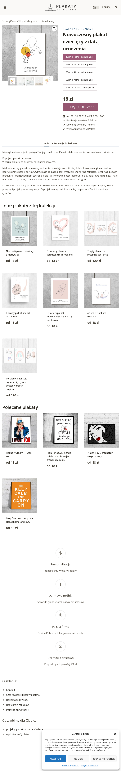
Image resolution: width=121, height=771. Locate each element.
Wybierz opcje (14, 332)
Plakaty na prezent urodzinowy (40, 21)
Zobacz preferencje (104, 758)
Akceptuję (55, 758)
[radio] (79, 57)
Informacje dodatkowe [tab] (64, 143)
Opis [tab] (46, 143)
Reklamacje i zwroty (17, 699)
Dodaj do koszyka (80, 107)
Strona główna (9, 21)
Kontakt (10, 690)
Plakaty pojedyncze (78, 29)
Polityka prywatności (70, 765)
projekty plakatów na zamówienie (24, 729)
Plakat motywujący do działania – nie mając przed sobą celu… (59, 456)
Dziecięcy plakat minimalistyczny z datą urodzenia (59, 316)
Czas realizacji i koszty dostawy (23, 694)
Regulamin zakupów (17, 704)
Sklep (20, 21)
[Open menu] (5, 7)
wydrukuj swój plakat (18, 734)
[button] (115, 733)
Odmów (78, 758)
